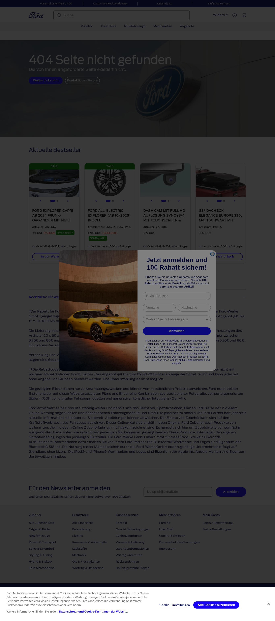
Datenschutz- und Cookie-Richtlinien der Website (93, 612)
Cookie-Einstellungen (174, 605)
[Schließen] (268, 603)
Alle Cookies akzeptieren (216, 605)
